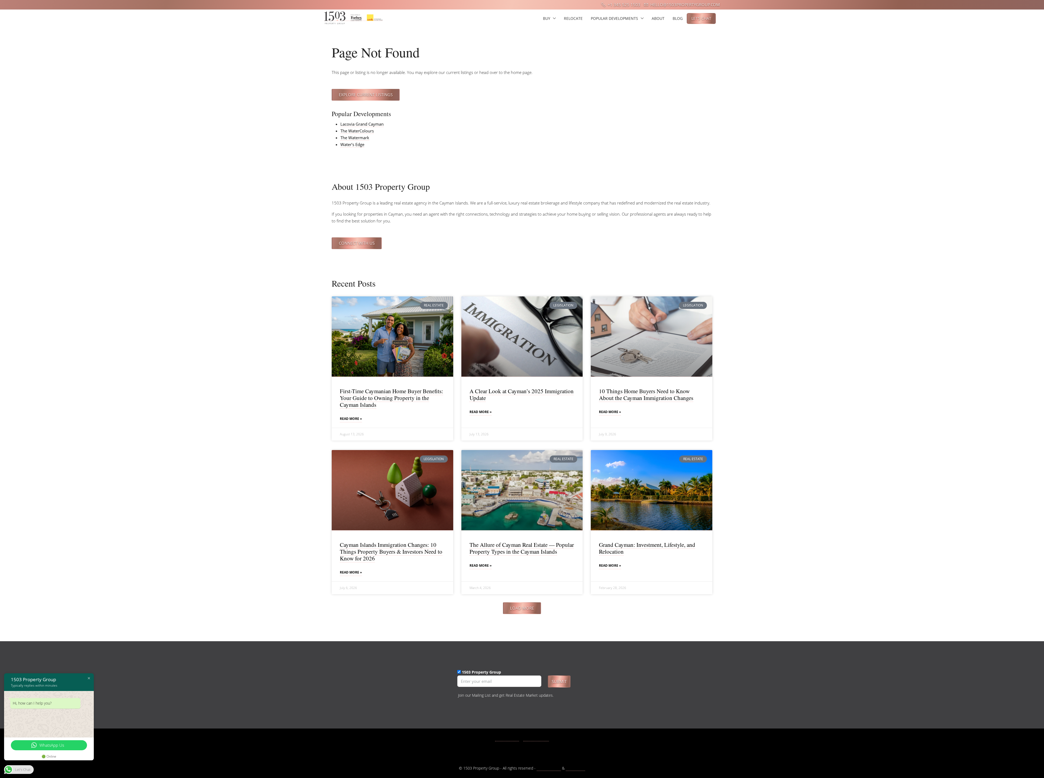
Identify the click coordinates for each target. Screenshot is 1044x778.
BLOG (678, 18)
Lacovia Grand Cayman (362, 124)
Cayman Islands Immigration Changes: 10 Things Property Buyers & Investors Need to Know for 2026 (391, 551)
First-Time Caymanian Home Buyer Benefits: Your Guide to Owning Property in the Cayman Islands (391, 397)
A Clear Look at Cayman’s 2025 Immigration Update (522, 394)
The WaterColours (357, 131)
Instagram (539, 738)
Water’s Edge (352, 144)
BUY (546, 18)
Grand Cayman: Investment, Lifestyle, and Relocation (647, 548)
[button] (522, 608)
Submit (559, 681)
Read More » (351, 418)
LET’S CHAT (701, 18)
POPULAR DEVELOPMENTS (614, 18)
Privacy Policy (549, 768)
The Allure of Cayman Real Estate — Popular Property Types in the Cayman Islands (522, 548)
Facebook (510, 738)
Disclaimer (575, 768)
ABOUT (658, 18)
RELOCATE (573, 18)
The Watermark (354, 137)
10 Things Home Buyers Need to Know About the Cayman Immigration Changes (646, 394)
